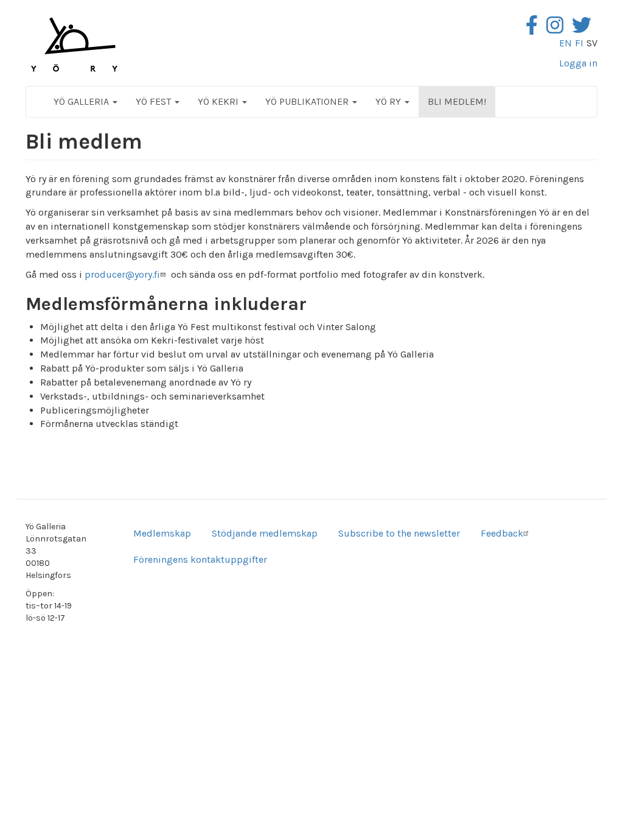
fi (579, 43)
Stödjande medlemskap (265, 533)
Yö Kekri (219, 101)
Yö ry (389, 101)
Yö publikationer (308, 101)
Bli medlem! (457, 101)
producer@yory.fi (122, 274)
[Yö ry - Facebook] (535, 29)
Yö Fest (154, 101)
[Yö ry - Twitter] (584, 29)
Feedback (502, 533)
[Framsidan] (74, 44)
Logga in (578, 63)
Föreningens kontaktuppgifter (200, 559)
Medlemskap (162, 533)
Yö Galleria (82, 101)
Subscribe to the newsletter (399, 533)
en (565, 43)
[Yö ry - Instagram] (557, 29)
